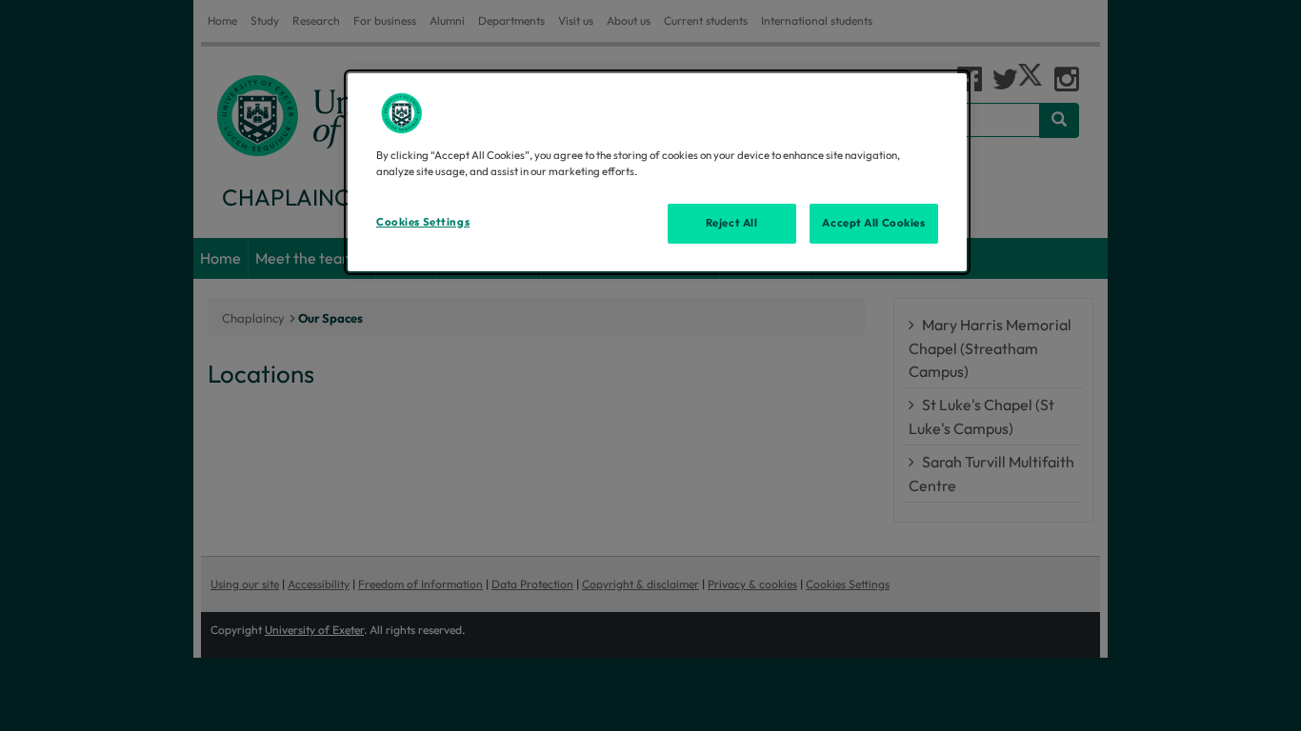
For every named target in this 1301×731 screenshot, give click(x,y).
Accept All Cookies (873, 222)
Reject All (732, 222)
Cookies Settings (423, 221)
